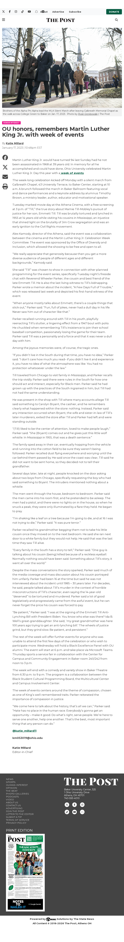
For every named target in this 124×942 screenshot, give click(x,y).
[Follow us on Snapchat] (82, 811)
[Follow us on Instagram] (82, 804)
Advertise (58, 12)
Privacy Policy (16, 822)
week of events (72, 173)
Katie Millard (15, 143)
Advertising (14, 808)
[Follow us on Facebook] (74, 804)
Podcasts (12, 796)
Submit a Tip (14, 817)
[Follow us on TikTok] (67, 811)
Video (10, 799)
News (9, 779)
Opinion (11, 787)
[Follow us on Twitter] (67, 804)
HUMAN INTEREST (11, 123)
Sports (11, 782)
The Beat (11, 790)
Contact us (13, 805)
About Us (12, 802)
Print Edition (19, 830)
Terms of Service (17, 819)
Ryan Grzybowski (88, 114)
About (44, 12)
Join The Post (15, 811)
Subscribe (75, 12)
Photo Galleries (17, 793)
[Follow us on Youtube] (74, 811)
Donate (114, 12)
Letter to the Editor (20, 814)
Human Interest (17, 785)
